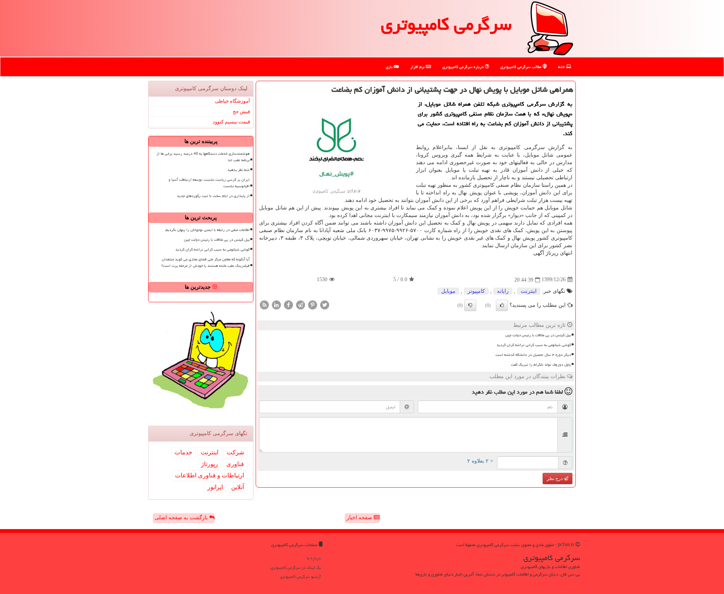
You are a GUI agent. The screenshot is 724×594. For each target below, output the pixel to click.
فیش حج (241, 111)
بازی (390, 67)
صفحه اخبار (360, 517)
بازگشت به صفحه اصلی (182, 517)
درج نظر (555, 478)
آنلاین (237, 487)
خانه (562, 67)
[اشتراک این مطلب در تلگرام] (300, 304)
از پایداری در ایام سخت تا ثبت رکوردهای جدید (213, 196)
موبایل (448, 291)
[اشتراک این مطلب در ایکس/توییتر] (324, 304)
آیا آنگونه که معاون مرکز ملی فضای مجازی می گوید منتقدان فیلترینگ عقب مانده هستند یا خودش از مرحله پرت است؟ (205, 262)
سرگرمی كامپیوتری (446, 24)
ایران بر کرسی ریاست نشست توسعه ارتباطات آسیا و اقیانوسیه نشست (209, 183)
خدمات (183, 452)
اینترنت (529, 291)
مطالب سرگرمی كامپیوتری (521, 67)
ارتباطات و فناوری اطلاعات (209, 475)
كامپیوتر (476, 291)
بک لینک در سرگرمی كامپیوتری (295, 567)
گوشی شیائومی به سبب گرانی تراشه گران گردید (534, 345)
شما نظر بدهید (238, 170)
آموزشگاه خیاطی (232, 101)
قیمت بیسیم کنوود (231, 122)
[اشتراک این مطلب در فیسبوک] (288, 304)
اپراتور (215, 487)
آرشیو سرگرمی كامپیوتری (300, 576)
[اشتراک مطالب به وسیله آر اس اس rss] (264, 304)
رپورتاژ (209, 464)
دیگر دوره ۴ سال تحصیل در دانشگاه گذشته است (533, 355)
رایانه (503, 291)
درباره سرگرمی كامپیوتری (463, 67)
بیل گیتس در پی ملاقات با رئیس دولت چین (538, 335)
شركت (235, 452)
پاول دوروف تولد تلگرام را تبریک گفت (541, 364)
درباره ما (314, 558)
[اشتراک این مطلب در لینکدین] (276, 304)
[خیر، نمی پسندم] (470, 305)
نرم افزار (418, 67)
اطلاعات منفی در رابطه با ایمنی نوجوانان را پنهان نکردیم (208, 230)
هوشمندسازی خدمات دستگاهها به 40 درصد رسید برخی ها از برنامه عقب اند (203, 157)
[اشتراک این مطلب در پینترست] (312, 304)
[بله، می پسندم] (502, 305)
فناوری (235, 464)
